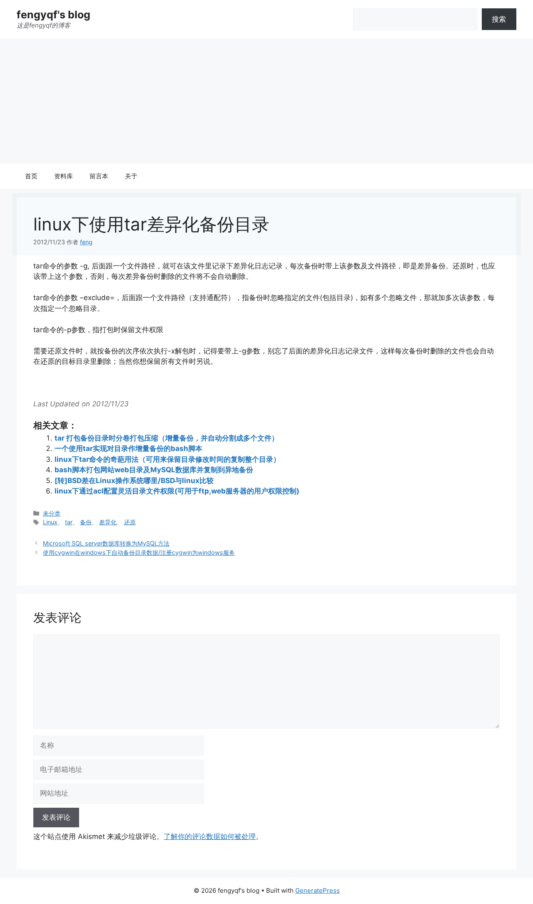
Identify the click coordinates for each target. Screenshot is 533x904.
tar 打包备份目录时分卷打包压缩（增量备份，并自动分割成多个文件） (167, 438)
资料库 (63, 176)
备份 (86, 522)
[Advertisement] (266, 101)
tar (68, 522)
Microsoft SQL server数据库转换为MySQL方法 (106, 543)
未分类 (51, 513)
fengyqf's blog (53, 14)
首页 (31, 176)
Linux (50, 522)
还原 (130, 522)
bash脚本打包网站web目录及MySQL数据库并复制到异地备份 (154, 470)
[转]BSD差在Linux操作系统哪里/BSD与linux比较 (134, 480)
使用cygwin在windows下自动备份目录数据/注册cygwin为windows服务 (139, 552)
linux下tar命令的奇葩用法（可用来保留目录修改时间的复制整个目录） (167, 459)
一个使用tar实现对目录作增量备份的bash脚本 (128, 448)
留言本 (99, 176)
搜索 (499, 19)
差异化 (108, 522)
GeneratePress (317, 890)
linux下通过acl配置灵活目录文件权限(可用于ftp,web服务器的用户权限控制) (177, 491)
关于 (131, 176)
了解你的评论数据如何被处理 (210, 836)
